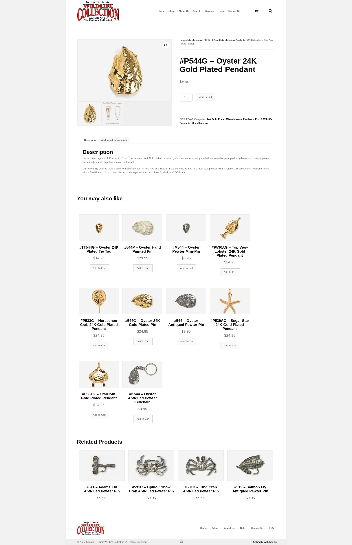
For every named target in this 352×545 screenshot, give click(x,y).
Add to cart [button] (99, 268)
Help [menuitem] (242, 528)
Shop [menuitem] (215, 528)
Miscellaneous (194, 40)
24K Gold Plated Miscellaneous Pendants (224, 40)
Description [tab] (90, 140)
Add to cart (205, 97)
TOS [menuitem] (271, 528)
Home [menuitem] (203, 528)
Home (183, 40)
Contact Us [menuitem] (257, 528)
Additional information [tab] (114, 140)
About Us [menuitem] (229, 528)
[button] (165, 45)
